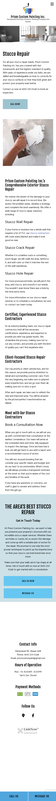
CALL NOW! (15, 104)
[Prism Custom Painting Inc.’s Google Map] (23, 716)
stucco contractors (39, 233)
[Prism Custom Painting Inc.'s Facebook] (33, 716)
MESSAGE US (28, 593)
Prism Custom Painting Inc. (28, 17)
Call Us (13, 796)
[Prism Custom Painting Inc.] (28, 8)
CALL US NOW (28, 581)
